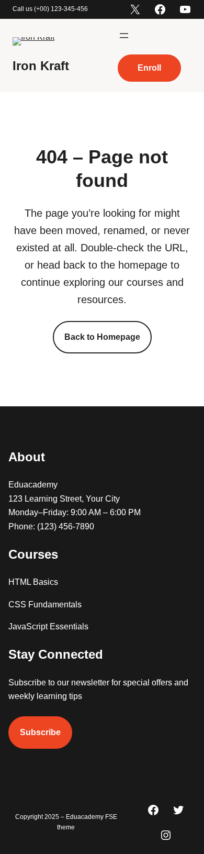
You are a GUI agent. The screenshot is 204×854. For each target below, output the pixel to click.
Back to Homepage (102, 336)
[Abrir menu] (124, 35)
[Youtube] (185, 9)
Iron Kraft (41, 66)
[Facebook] (160, 9)
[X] (135, 9)
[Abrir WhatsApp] (178, 828)
